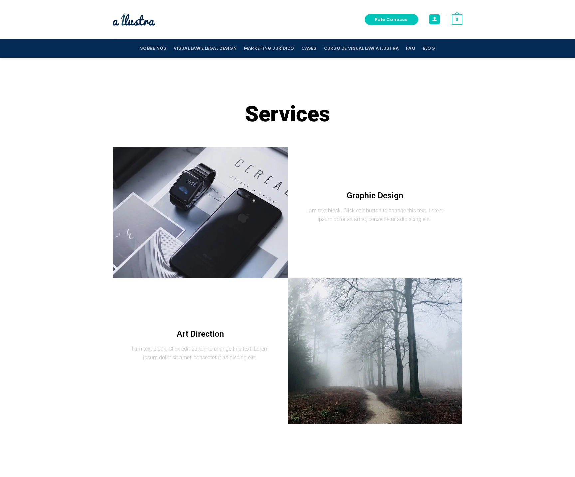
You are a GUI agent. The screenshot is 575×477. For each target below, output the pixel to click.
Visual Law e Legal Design (205, 48)
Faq (410, 48)
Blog (429, 48)
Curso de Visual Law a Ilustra (361, 48)
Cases (308, 48)
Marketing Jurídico (269, 48)
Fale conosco (391, 19)
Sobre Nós (153, 48)
